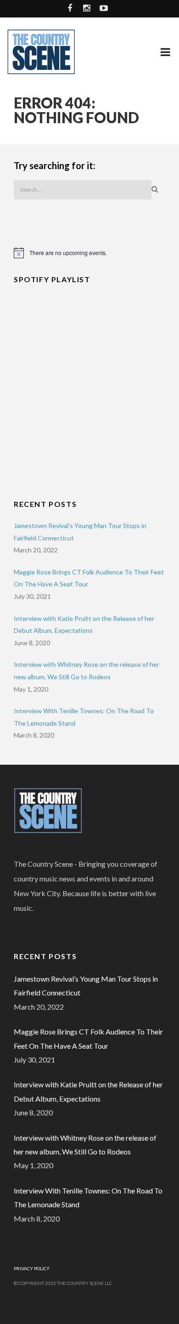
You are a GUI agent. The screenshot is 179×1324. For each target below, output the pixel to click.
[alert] (89, 252)
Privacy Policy (32, 1268)
